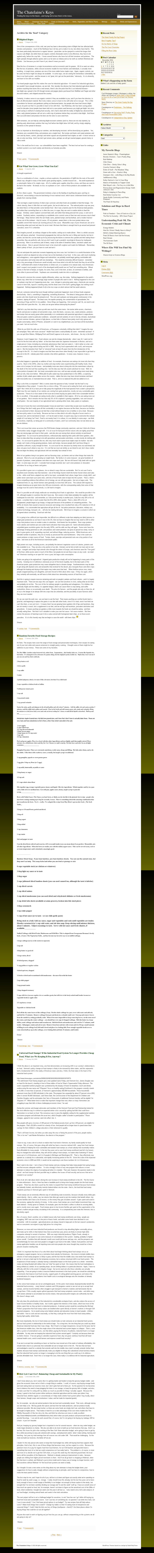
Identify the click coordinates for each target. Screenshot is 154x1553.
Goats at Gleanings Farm (60, 22)
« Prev (53, 1535)
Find (118, 14)
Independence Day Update (123, 118)
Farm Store (41, 23)
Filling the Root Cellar (109, 51)
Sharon (21, 42)
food (20, 159)
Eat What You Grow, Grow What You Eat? (38, 166)
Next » (59, 1535)
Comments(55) (34, 628)
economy (27, 1366)
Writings (104, 22)
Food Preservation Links (25, 23)
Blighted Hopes (26, 39)
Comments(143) (42, 1366)
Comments (107, 273)
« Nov (103, 74)
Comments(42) (34, 159)
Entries (106, 269)
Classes (113, 22)
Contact (51, 23)
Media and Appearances (128, 22)
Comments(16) (38, 1046)
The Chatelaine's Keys (35, 12)
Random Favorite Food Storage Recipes (37, 635)
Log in (104, 266)
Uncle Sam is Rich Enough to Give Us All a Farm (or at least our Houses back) (118, 97)
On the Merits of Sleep (109, 44)
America (21, 1366)
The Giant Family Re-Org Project (113, 37)
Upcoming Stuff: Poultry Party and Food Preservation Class (118, 113)
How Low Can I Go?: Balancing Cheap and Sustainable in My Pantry (51, 1373)
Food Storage (23, 1046)
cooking (21, 628)
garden (24, 159)
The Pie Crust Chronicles (110, 47)
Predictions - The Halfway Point (117, 108)
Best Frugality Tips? (109, 41)
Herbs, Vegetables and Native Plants (85, 22)
